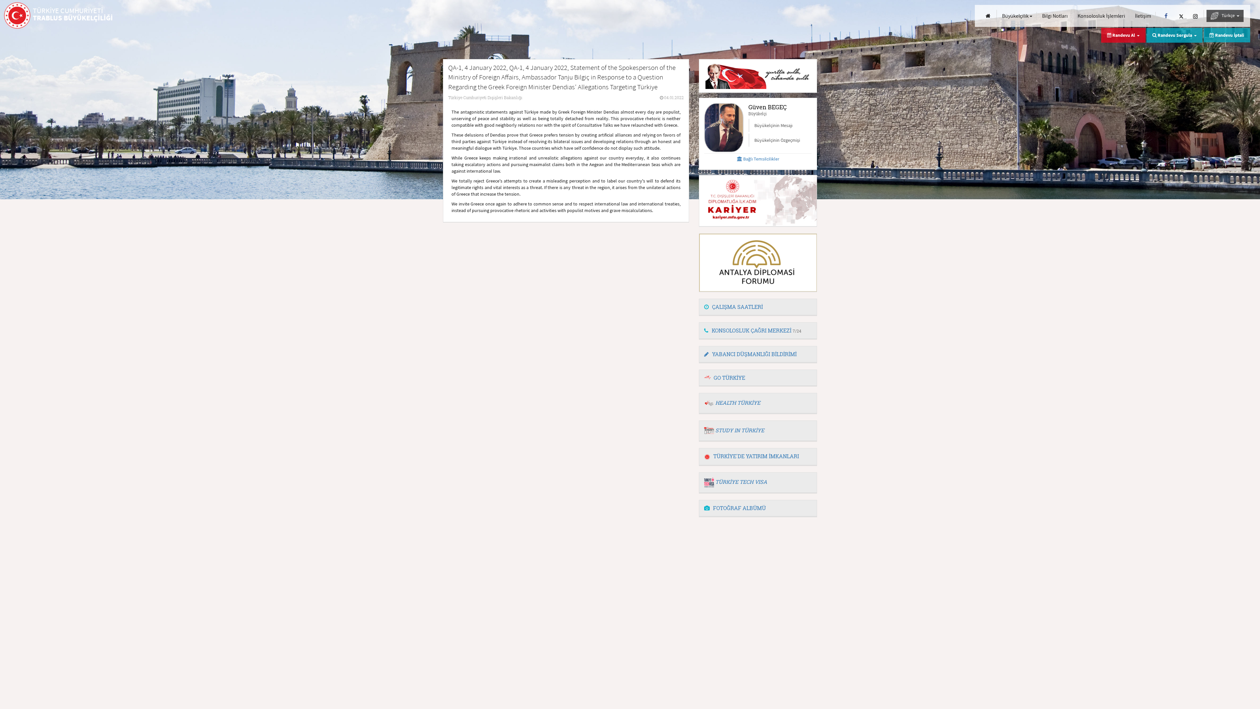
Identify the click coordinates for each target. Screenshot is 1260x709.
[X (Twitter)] (1181, 16)
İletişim (1143, 15)
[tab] (758, 307)
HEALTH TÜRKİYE (737, 402)
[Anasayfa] (988, 16)
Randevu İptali (1229, 35)
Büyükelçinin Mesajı (773, 125)
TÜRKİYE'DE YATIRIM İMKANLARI (756, 456)
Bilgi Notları (1055, 15)
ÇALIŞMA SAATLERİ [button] (737, 306)
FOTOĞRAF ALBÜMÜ (739, 508)
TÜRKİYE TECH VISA (741, 481)
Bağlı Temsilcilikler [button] (760, 159)
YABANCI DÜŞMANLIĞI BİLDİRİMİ (754, 354)
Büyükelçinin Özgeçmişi (777, 140)
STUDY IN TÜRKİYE (739, 430)
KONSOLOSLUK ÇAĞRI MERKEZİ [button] (756, 330)
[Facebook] (1166, 16)
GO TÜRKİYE (729, 377)
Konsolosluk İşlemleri (1101, 15)
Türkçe (1229, 15)
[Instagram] (1195, 16)
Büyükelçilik (1016, 15)
